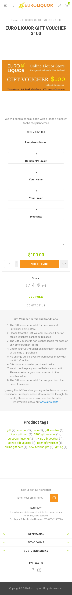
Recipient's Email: (36, 161)
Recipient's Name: (36, 142)
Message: (36, 216)
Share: (36, 278)
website (49, 402)
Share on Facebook (33, 285)
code (36, 430)
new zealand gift (39, 447)
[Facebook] (32, 570)
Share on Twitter (28, 285)
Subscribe (54, 498)
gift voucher (52, 430)
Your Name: (36, 179)
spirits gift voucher (19, 442)
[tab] (36, 297)
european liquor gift (19, 438)
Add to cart (39, 263)
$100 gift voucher (45, 434)
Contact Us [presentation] (36, 305)
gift (9, 430)
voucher (22, 430)
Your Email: (36, 198)
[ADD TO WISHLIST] (64, 264)
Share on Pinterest (39, 285)
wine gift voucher (47, 438)
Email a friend (44, 285)
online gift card (14, 447)
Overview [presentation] (36, 296)
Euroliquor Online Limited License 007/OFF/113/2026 (36, 519)
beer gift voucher (47, 442)
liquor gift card (19, 434)
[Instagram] (39, 570)
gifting (59, 447)
